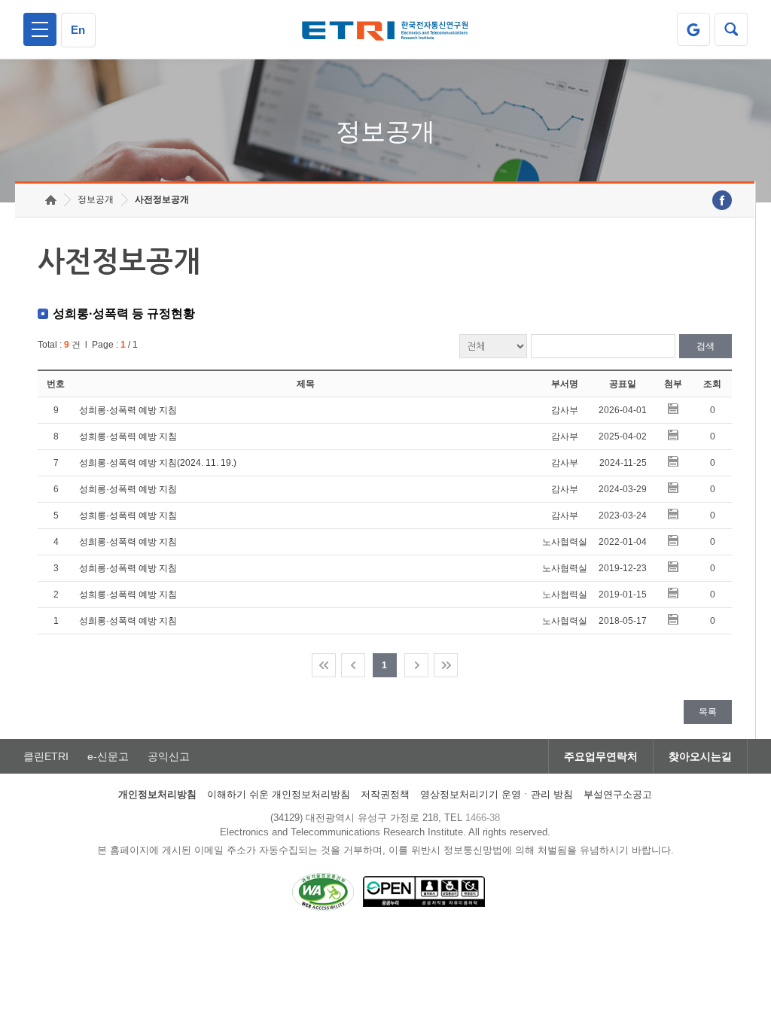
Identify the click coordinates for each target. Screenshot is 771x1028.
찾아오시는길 (700, 756)
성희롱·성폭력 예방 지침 (128, 410)
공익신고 (169, 756)
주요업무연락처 (601, 756)
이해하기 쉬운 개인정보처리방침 (278, 794)
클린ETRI (46, 756)
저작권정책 (385, 794)
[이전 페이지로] (353, 665)
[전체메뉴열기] (39, 29)
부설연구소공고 (618, 794)
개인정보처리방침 (157, 794)
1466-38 (482, 817)
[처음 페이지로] (324, 665)
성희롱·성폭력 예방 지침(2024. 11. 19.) (157, 463)
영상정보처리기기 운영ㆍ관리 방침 (496, 794)
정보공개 (96, 199)
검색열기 (731, 29)
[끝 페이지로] (446, 665)
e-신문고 (108, 756)
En (78, 29)
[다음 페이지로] (416, 665)
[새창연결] (722, 200)
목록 (708, 712)
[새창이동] (693, 29)
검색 (705, 346)
